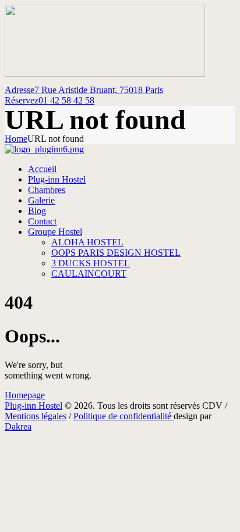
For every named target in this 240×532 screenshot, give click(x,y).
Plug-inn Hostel (33, 405)
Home (16, 139)
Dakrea (18, 426)
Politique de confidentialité (123, 416)
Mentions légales (35, 416)
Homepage (25, 395)
